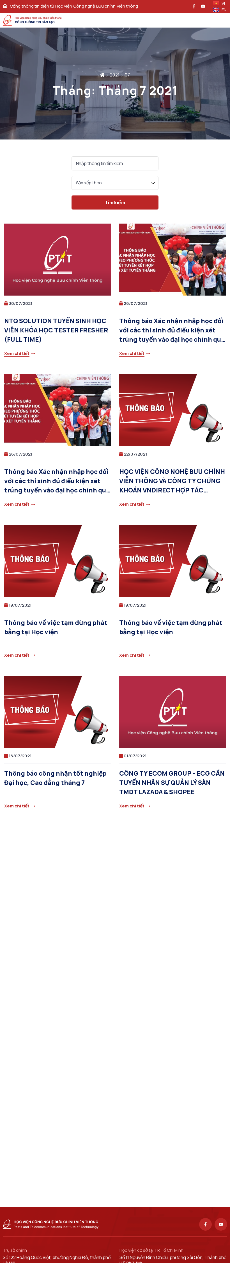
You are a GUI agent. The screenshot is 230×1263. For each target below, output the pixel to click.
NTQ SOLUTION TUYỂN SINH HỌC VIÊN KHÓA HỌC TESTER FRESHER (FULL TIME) (56, 330)
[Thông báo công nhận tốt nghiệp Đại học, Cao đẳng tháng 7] (57, 712)
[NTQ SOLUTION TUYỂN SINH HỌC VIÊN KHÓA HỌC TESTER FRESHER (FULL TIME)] (57, 260)
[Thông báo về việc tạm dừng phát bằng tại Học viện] (57, 561)
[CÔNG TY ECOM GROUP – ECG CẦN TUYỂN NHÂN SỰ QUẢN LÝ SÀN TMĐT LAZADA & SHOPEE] (172, 712)
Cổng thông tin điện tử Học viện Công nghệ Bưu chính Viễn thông (74, 6)
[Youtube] (221, 1224)
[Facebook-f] (205, 1224)
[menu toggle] (223, 19)
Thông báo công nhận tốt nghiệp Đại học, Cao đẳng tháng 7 (55, 778)
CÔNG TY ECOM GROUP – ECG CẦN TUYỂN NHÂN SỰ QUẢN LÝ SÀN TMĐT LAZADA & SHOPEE (172, 782)
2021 (115, 75)
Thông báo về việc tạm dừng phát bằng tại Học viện (55, 627)
